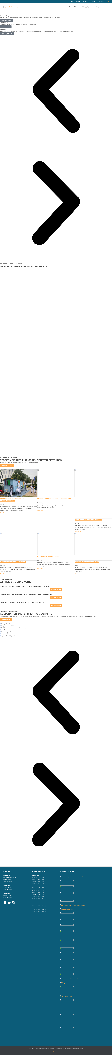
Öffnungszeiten (7, 34)
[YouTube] (9, 902)
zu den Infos (6, 27)
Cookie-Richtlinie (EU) (72, 1051)
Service (105, 7)
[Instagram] (13, 902)
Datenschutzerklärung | (47, 1051)
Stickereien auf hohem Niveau (13, 562)
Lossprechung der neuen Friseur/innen (54, 498)
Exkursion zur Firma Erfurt (87, 562)
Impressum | (37, 1051)
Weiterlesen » (3, 513)
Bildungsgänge (86, 7)
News (70, 7)
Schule (76, 7)
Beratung (96, 7)
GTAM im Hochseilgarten (48, 556)
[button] (108, 1)
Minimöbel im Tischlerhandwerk (88, 520)
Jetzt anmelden (7, 20)
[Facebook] (4, 902)
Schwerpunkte (62, 7)
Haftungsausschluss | (60, 1051)
